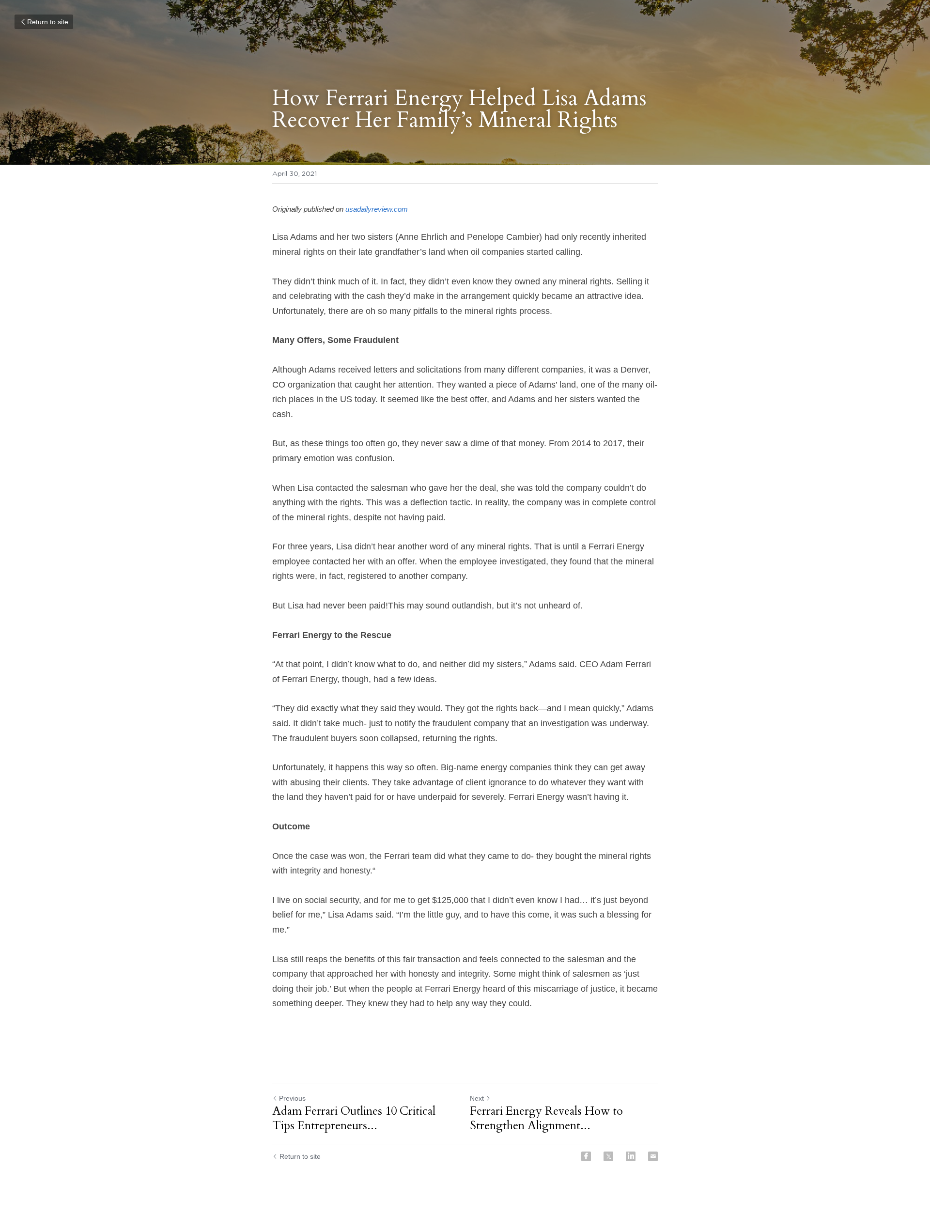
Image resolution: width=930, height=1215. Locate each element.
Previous (292, 1098)
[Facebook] (586, 1156)
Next (477, 1098)
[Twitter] (608, 1156)
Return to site (47, 22)
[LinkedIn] (631, 1156)
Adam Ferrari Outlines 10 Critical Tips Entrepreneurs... (353, 1118)
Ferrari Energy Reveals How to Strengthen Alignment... (546, 1118)
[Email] (653, 1156)
